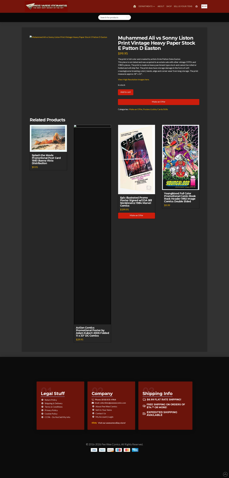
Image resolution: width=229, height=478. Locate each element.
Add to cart (125, 92)
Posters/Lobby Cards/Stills (155, 109)
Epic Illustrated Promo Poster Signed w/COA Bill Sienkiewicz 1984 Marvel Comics (136, 201)
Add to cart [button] (49, 147)
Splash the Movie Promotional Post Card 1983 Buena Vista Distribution (46, 159)
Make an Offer (158, 101)
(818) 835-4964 (109, 399)
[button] (196, 6)
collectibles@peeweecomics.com (113, 403)
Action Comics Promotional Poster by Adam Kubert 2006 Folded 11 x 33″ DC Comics (92, 331)
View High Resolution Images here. (133, 79)
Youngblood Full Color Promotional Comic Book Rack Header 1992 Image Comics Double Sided (180, 197)
